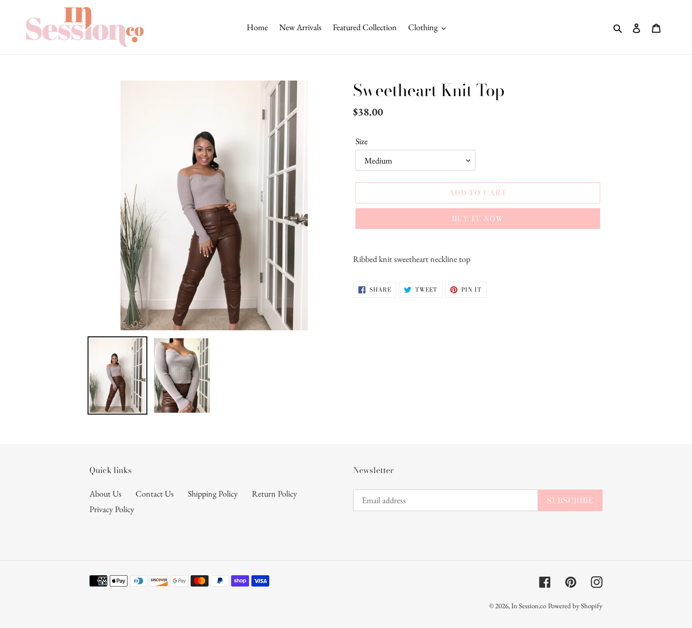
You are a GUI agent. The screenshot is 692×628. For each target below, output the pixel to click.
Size (361, 141)
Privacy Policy (111, 509)
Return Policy (274, 493)
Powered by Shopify (575, 605)
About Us (105, 493)
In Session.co (528, 605)
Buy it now (478, 218)
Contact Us (155, 493)
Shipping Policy (213, 493)
